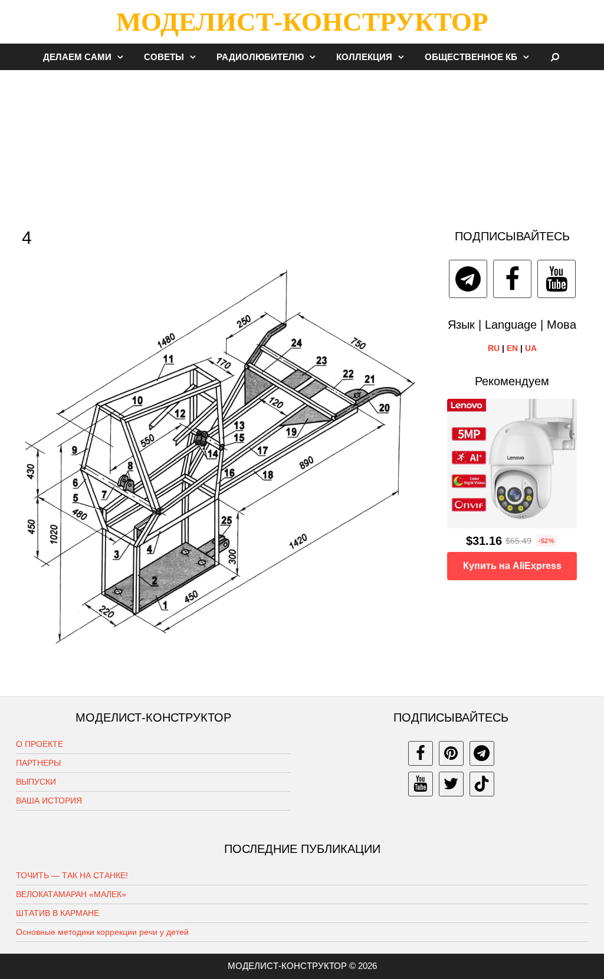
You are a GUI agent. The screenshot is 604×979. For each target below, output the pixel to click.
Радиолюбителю (260, 57)
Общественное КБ (471, 57)
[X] (451, 784)
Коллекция (364, 57)
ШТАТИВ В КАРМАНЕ (57, 913)
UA (531, 348)
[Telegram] (468, 279)
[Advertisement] (302, 143)
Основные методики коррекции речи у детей (102, 932)
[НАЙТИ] (555, 57)
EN (512, 348)
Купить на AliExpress (512, 566)
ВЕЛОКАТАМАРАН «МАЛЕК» (71, 894)
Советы (164, 57)
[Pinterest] (451, 753)
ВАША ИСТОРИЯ (49, 800)
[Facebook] (512, 279)
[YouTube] (556, 279)
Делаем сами (77, 57)
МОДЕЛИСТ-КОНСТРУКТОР (302, 22)
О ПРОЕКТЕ (39, 744)
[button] (123, 57)
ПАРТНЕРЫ (38, 763)
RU (494, 348)
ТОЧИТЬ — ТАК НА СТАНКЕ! (72, 875)
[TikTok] (482, 784)
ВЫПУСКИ (36, 781)
